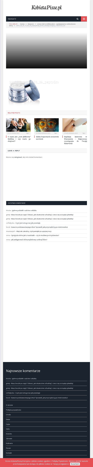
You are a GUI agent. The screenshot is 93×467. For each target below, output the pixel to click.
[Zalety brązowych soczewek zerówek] (46, 126)
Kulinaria (9, 443)
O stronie (9, 405)
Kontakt (9, 453)
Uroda (8, 414)
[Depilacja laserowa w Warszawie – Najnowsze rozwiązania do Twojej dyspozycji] (74, 126)
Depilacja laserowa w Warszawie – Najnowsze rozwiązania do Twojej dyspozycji (75, 140)
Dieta (8, 419)
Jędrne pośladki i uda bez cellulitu (24, 210)
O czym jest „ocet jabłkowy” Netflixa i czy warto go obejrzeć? (19, 139)
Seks (8, 429)
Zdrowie (9, 438)
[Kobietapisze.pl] (46, 7)
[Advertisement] (46, 58)
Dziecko (9, 434)
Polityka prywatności (13, 410)
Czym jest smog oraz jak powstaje (28, 223)
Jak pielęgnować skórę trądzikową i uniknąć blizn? (29, 240)
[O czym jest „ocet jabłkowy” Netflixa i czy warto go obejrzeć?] (18, 126)
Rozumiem (75, 464)
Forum (8, 448)
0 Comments (29, 87)
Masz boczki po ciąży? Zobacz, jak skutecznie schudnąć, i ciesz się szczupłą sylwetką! (42, 215)
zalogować (18, 157)
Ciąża (8, 424)
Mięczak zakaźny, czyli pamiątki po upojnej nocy (33, 231)
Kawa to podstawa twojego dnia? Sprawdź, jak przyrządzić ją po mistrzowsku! (39, 227)
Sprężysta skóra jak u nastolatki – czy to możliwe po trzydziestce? (35, 235)
